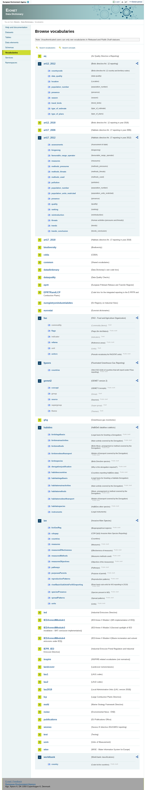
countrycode (56, 71)
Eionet (16, 22)
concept (54, 388)
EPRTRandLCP (52, 292)
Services (9, 57)
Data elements (11, 42)
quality (54, 204)
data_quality (56, 76)
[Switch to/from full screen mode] (126, 2)
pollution (55, 182)
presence (55, 92)
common (48, 262)
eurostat (48, 310)
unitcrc (54, 354)
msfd (46, 704)
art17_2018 (49, 240)
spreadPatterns (58, 598)
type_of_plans (57, 114)
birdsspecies (57, 461)
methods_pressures (60, 166)
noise (47, 712)
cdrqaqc (55, 533)
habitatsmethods (58, 491)
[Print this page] (122, 2)
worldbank (49, 757)
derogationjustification (61, 467)
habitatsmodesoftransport (62, 499)
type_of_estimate (58, 108)
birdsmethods (57, 446)
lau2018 (48, 689)
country (54, 764)
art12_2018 (49, 122)
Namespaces (11, 62)
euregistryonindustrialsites (58, 303)
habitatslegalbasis (59, 478)
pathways (55, 567)
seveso (47, 727)
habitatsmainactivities (61, 485)
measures (55, 161)
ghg (46, 420)
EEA (17, 2)
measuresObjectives (60, 561)
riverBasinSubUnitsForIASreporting (67, 585)
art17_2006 (49, 130)
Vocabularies (11, 52)
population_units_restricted (63, 193)
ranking (54, 209)
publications (50, 719)
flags (53, 331)
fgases (47, 363)
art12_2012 (49, 63)
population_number (60, 87)
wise (46, 749)
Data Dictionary (27, 22)
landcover (49, 667)
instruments (56, 512)
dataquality (50, 277)
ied (45, 612)
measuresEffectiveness (61, 550)
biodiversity (50, 247)
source (54, 399)
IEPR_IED (49, 649)
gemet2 (48, 381)
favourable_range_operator (63, 155)
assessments (57, 145)
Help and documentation (16, 27)
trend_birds (56, 103)
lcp (45, 697)
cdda (46, 255)
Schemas (9, 47)
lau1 (46, 674)
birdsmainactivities (59, 440)
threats (54, 220)
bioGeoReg (56, 528)
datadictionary (51, 270)
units (53, 603)
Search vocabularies (47, 48)
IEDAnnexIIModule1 (54, 620)
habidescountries (59, 472)
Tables (8, 37)
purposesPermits (59, 573)
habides (48, 427)
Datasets (9, 32)
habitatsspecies (58, 506)
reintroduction (57, 215)
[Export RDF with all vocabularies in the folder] (137, 64)
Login (117, 2)
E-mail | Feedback (13, 781)
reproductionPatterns (60, 579)
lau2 (46, 682)
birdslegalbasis (58, 434)
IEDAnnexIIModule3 (54, 627)
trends (54, 226)
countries (55, 370)
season (54, 98)
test (46, 734)
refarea (54, 342)
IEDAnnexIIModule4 (54, 638)
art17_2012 (49, 137)
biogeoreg (55, 150)
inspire (47, 659)
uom (46, 742)
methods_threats (58, 172)
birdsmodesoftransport (61, 453)
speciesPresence (58, 592)
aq (45, 56)
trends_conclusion (59, 231)
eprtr (46, 285)
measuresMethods (59, 556)
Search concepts (68, 48)
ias (45, 520)
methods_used (57, 177)
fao (45, 318)
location (55, 81)
